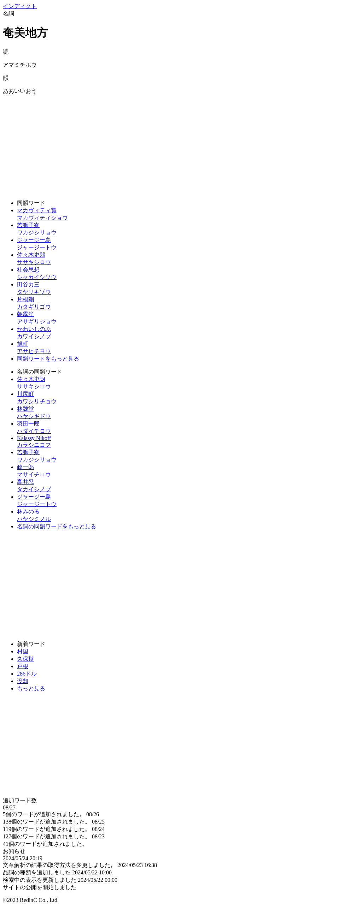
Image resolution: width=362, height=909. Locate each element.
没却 (22, 681)
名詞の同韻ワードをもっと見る (56, 526)
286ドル (27, 674)
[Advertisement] (181, 144)
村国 (22, 651)
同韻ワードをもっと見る (48, 359)
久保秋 (25, 659)
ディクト (20, 6)
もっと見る (31, 688)
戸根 (22, 666)
